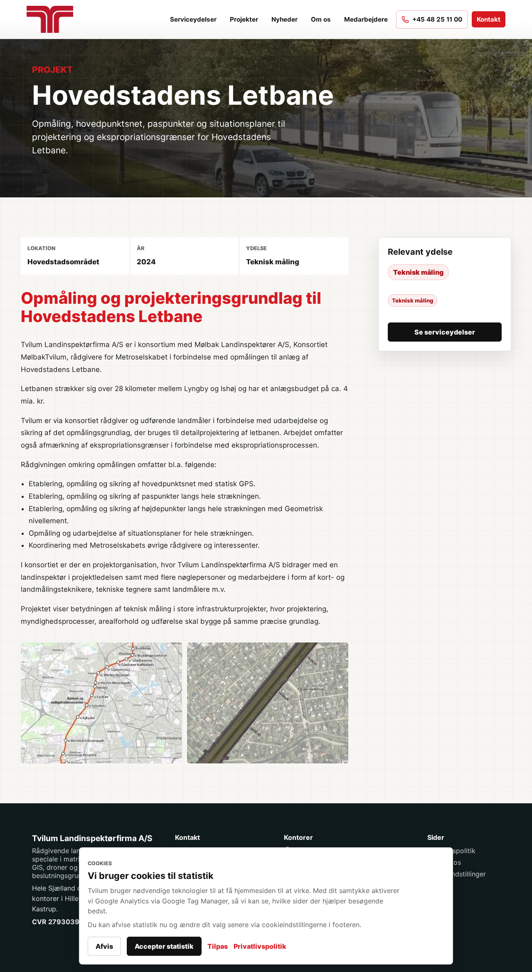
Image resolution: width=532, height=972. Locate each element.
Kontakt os (444, 862)
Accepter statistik (164, 946)
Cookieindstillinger (456, 874)
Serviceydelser (193, 19)
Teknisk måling (418, 272)
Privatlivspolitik (260, 946)
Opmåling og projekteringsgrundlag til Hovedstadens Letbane (171, 307)
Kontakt (488, 19)
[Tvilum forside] (54, 19)
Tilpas (217, 946)
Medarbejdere (366, 19)
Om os (321, 19)
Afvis (104, 946)
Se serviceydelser (444, 332)
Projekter (244, 19)
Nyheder (284, 19)
